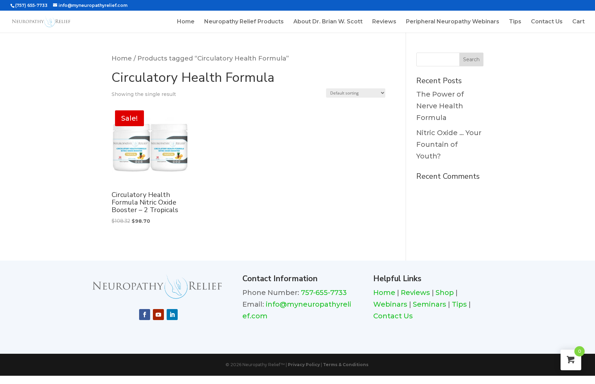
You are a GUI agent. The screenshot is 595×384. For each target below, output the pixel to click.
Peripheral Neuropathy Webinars (452, 22)
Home (186, 22)
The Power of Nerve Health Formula (440, 106)
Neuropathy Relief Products (244, 22)
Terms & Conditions (345, 364)
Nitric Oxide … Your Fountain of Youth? (448, 144)
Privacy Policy (304, 364)
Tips (515, 22)
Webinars (390, 304)
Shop (445, 292)
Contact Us (547, 22)
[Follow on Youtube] (158, 314)
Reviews (384, 22)
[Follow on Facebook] (144, 314)
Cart (578, 22)
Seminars (429, 304)
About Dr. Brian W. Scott (328, 22)
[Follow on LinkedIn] (172, 314)
